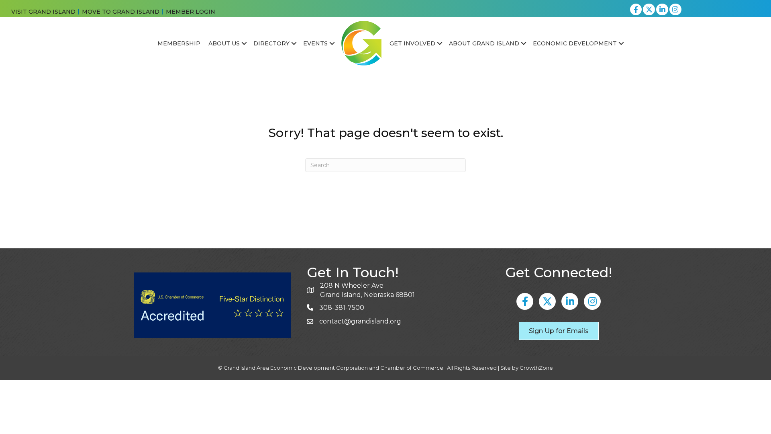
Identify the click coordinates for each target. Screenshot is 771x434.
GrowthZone (536, 367)
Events (315, 43)
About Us (224, 43)
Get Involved (412, 43)
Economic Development (575, 43)
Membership (178, 43)
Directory (271, 43)
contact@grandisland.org (360, 321)
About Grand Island (484, 43)
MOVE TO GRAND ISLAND (120, 11)
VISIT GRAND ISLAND (43, 11)
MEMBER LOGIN (190, 11)
